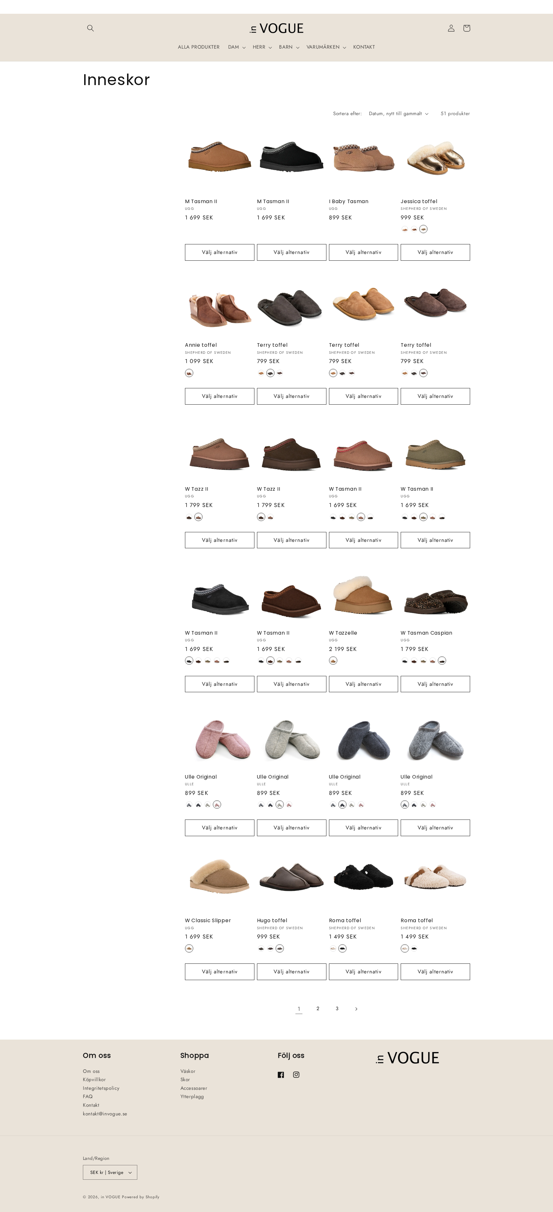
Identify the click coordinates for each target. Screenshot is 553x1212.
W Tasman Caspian (427, 633)
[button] (90, 28)
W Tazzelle (343, 633)
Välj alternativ (220, 252)
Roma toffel (345, 920)
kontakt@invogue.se (105, 1113)
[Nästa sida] (356, 1009)
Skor (185, 1079)
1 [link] (299, 1009)
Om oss (91, 1071)
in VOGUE (110, 1197)
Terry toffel (272, 345)
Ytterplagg (192, 1096)
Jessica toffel (419, 201)
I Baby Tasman (349, 201)
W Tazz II (196, 489)
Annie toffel (201, 345)
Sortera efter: (347, 113)
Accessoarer (193, 1088)
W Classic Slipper (208, 920)
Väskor (188, 1071)
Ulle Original (201, 777)
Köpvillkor (94, 1079)
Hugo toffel (272, 920)
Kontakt (91, 1105)
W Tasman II (345, 489)
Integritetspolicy (101, 1088)
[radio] (405, 229)
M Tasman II (201, 201)
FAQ (88, 1096)
